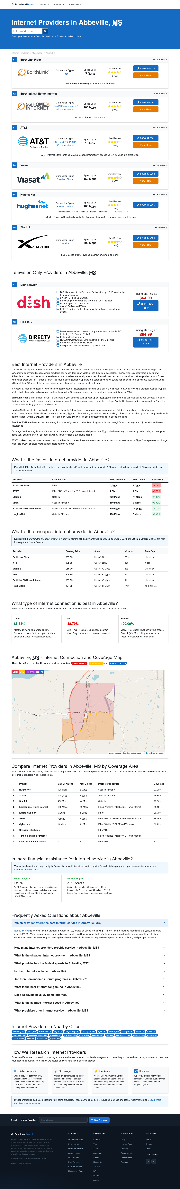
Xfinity (96, 1144)
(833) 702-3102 (147, 342)
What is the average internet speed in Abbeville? (46, 1002)
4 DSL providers (96, 663)
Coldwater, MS (139, 1035)
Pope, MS (30, 1038)
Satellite (61, 179)
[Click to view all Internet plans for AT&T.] (33, 141)
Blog (123, 1139)
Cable (15, 671)
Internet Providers (75, 1139)
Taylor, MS (58, 1031)
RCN (95, 1171)
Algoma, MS (55, 1038)
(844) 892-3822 (147, 305)
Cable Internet (74, 1153)
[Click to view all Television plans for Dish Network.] (34, 301)
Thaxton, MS (114, 1031)
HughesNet (19, 514)
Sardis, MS (140, 1031)
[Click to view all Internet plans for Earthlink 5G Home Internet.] (33, 105)
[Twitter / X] (153, 1161)
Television (71, 141)
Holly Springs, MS (72, 1031)
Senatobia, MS (55, 1035)
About (148, 1139)
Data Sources (126, 1153)
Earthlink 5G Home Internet (27, 508)
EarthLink (97, 1139)
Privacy (13, 1163)
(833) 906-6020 (147, 68)
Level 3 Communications (32, 841)
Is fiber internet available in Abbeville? (40, 971)
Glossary (124, 1148)
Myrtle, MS (102, 1031)
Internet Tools (126, 1144)
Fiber (65, 73)
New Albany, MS (70, 1035)
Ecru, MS (109, 1035)
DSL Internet (73, 1157)
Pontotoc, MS (42, 1038)
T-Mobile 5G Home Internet (33, 835)
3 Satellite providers (118, 663)
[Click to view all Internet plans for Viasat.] (33, 177)
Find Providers (100, 1120)
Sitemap (124, 1162)
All (42, 671)
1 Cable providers (79, 663)
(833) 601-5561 (147, 138)
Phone (70, 179)
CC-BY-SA (146, 753)
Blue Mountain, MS (123, 1035)
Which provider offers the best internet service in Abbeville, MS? (57, 923)
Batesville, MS (97, 1035)
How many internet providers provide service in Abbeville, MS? (56, 947)
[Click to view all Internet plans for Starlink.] (33, 241)
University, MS (18, 1031)
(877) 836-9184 (147, 237)
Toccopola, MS (127, 1031)
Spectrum (97, 1153)
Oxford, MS (31, 1031)
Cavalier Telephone (29, 830)
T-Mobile (96, 1166)
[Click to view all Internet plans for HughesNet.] (33, 204)
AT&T (16, 491)
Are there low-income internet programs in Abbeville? (50, 979)
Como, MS (151, 1031)
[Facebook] (148, 1161)
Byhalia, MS (84, 1035)
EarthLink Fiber (21, 485)
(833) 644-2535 (147, 204)
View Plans (145, 75)
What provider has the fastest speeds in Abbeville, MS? (51, 963)
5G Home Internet (65, 109)
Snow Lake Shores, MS (38, 1035)
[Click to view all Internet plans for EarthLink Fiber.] (33, 71)
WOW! (96, 1175)
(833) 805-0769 (147, 173)
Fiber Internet (73, 1144)
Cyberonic (24, 824)
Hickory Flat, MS (88, 1031)
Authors (149, 1144)
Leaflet (111, 753)
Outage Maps (126, 1157)
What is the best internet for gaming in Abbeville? (47, 987)
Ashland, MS (152, 1035)
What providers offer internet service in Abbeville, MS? (51, 1010)
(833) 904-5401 (147, 102)
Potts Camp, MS (45, 1031)
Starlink (17, 496)
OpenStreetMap (128, 753)
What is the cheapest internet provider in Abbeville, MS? (52, 955)
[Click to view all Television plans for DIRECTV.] (34, 338)
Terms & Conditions (25, 1163)
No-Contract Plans (75, 1171)
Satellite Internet (75, 1166)
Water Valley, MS (19, 1035)
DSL (62, 141)
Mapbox (161, 753)
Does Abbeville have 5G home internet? (41, 995)
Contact (149, 1148)
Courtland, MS (18, 1038)
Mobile (73, 106)
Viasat (16, 502)
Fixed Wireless (60, 106)
